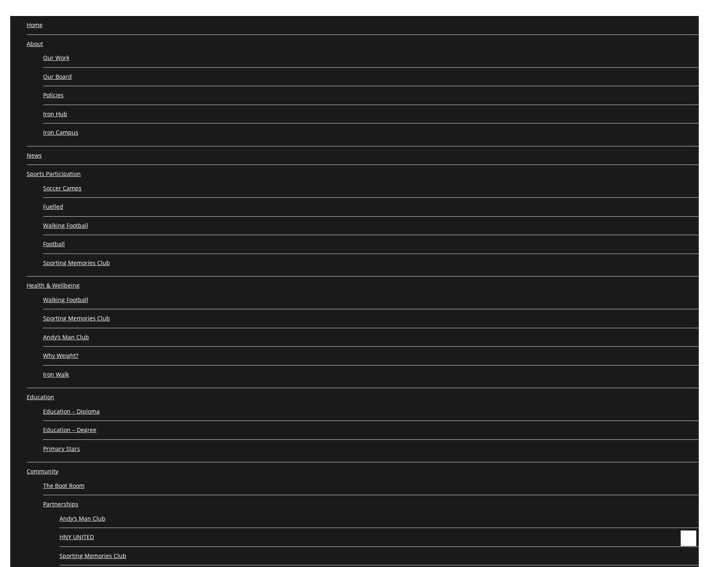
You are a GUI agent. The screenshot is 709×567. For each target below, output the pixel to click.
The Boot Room (64, 485)
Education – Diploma (71, 411)
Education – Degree (69, 430)
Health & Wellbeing (53, 285)
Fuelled (53, 206)
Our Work (56, 58)
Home (35, 25)
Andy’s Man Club (66, 337)
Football (54, 244)
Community (42, 471)
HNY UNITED (76, 537)
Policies (53, 95)
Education (40, 397)
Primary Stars (61, 449)
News (34, 155)
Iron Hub (55, 114)
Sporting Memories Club (76, 263)
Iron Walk (56, 374)
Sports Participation (54, 174)
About (35, 44)
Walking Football (65, 225)
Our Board (57, 76)
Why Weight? (60, 355)
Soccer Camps (62, 188)
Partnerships (60, 504)
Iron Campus (60, 132)
